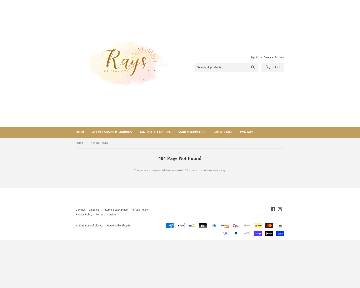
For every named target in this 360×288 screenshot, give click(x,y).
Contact (247, 132)
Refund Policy (139, 209)
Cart (276, 67)
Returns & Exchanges (115, 209)
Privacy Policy (84, 214)
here (194, 170)
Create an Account (274, 57)
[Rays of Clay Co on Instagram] (280, 209)
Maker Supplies (190, 132)
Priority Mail (222, 132)
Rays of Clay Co (94, 225)
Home (80, 132)
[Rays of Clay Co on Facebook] (273, 209)
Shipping (94, 209)
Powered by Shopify (118, 225)
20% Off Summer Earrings (112, 132)
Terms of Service (106, 214)
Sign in (254, 57)
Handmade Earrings (155, 132)
